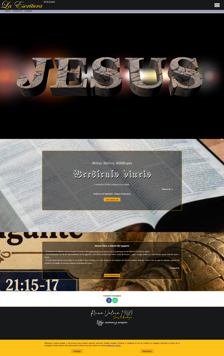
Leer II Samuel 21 (112, 275)
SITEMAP (28, 11)
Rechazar (147, 351)
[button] (109, 300)
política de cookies (114, 345)
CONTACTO (17, 11)
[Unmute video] (112, 76)
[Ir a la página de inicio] (28, 8)
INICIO (7, 11)
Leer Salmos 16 (112, 200)
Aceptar (77, 351)
